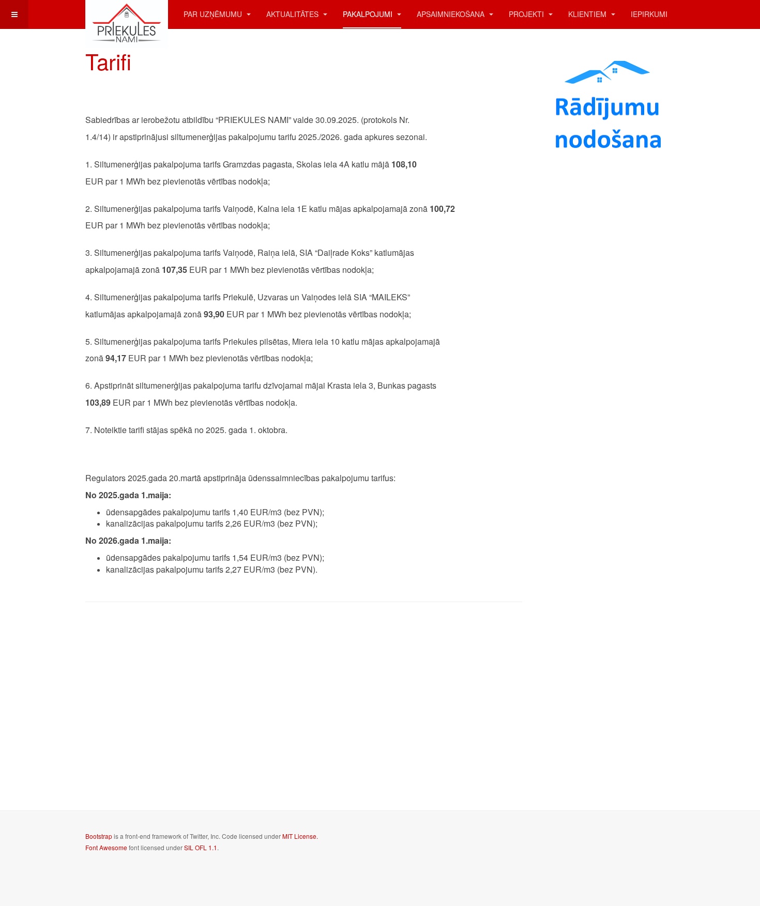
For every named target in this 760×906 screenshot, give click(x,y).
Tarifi (108, 60)
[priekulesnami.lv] (126, 14)
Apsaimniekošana (452, 14)
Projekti (527, 14)
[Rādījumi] (609, 106)
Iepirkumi (649, 14)
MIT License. (300, 836)
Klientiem (588, 14)
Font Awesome (106, 847)
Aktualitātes (293, 14)
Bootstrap (98, 836)
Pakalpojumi (368, 14)
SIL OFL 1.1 (200, 847)
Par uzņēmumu (214, 14)
